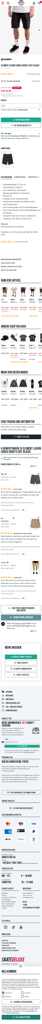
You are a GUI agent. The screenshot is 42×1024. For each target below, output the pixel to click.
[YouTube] (21, 927)
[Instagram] (6, 927)
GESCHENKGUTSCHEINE (31, 908)
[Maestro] (21, 824)
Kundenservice (11, 711)
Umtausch (10, 699)
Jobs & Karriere (27, 895)
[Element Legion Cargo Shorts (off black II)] (7, 166)
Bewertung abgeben (23, 617)
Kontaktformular (33, 863)
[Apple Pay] (8, 840)
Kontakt (4, 908)
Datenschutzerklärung (9, 943)
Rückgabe (9, 696)
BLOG (25, 902)
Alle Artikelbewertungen (9, 901)
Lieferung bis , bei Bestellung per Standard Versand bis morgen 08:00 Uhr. (20, 136)
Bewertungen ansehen (33, 74)
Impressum (6, 934)
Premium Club (20, 623)
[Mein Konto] (34, 3)
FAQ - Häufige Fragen (8, 904)
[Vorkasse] (33, 840)
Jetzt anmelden (22, 746)
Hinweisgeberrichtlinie (9, 948)
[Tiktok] (13, 927)
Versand (9, 692)
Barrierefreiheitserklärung (10, 950)
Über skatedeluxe (28, 893)
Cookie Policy (5, 945)
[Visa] (33, 824)
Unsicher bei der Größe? (14, 110)
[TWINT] (21, 831)
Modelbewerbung (28, 897)
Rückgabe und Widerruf (9, 897)
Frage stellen (22, 437)
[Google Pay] (21, 840)
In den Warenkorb (22, 120)
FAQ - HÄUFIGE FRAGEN (14, 707)
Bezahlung (5, 893)
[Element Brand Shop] (21, 59)
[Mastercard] (8, 824)
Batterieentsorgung (7, 906)
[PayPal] (33, 832)
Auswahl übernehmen (22, 1002)
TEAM (25, 905)
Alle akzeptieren (22, 1017)
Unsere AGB (5, 941)
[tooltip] (39, 81)
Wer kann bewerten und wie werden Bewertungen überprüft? (20, 458)
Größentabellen (13, 703)
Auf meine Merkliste (22, 126)
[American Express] (8, 832)
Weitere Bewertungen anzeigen (23, 609)
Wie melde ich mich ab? (29, 752)
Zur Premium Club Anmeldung (23, 793)
